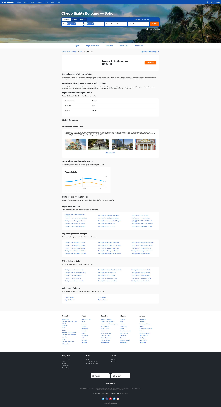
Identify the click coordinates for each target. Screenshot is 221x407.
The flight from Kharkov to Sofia (74, 269)
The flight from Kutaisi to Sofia (140, 281)
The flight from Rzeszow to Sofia (141, 278)
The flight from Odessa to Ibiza (140, 218)
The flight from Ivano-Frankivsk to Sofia (109, 269)
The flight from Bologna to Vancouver (109, 253)
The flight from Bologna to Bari (140, 253)
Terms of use (96, 393)
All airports (123, 342)
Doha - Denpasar (106, 338)
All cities (83, 342)
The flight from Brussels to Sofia (140, 269)
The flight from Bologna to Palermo (141, 250)
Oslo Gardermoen (125, 331)
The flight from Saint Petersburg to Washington (75, 215)
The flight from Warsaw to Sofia (140, 272)
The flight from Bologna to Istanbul (75, 242)
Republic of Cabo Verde (69, 332)
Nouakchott (84, 335)
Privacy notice (124, 393)
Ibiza (121, 321)
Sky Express (143, 338)
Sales (63, 361)
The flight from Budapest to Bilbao (108, 218)
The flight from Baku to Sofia (106, 275)
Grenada (64, 325)
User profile (113, 359)
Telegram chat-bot (92, 361)
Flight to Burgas (69, 297)
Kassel (83, 333)
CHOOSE (150, 62)
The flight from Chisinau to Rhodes (75, 226)
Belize (64, 330)
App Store (113, 361)
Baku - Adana (105, 326)
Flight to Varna (102, 299)
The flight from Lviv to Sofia (73, 278)
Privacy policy (105, 393)
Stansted (123, 338)
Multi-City (83, 19)
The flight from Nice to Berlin (139, 215)
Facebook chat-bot (92, 363)
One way (74, 19)
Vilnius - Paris (105, 331)
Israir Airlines (143, 340)
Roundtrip (66, 19)
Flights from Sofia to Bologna (149, 51)
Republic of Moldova (68, 341)
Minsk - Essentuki (106, 333)
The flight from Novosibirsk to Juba (141, 226)
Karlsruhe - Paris (105, 335)
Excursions (65, 365)
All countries (65, 344)
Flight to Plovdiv (69, 299)
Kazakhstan (65, 319)
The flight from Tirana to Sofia (107, 272)
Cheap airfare (66, 51)
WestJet (142, 331)
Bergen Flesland (125, 340)
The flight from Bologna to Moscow (108, 242)
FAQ (87, 359)
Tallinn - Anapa (105, 340)
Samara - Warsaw (106, 319)
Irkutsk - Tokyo (105, 328)
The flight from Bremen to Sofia (74, 281)
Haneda (122, 324)
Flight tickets (66, 359)
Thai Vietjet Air (144, 335)
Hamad (122, 319)
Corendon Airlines (145, 333)
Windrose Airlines (145, 324)
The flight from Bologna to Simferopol (109, 245)
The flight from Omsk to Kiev (106, 223)
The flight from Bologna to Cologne (75, 253)
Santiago (84, 340)
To (85, 24)
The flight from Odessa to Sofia (107, 278)
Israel (63, 327)
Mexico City (123, 326)
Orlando (83, 326)
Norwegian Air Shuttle (146, 328)
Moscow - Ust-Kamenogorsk (109, 324)
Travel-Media (66, 367)
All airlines (142, 342)
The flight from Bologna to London (108, 248)
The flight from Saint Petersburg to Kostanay (141, 221)
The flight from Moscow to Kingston (108, 215)
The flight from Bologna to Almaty (75, 248)
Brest (83, 321)
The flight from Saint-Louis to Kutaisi (142, 223)
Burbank (84, 324)
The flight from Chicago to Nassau (75, 220)
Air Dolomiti (143, 319)
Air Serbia (142, 321)
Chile (63, 339)
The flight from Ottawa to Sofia (140, 275)
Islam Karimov (124, 333)
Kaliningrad (84, 328)
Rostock (83, 331)
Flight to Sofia (102, 297)
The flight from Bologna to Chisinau (75, 250)
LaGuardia (123, 335)
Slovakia (64, 337)
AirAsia (141, 326)
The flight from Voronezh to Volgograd (109, 220)
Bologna (75, 51)
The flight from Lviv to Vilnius (106, 226)
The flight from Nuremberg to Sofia (75, 272)
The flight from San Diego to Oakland (76, 218)
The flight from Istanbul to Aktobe (75, 223)
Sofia (80, 51)
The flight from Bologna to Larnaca (141, 245)
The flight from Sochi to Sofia (73, 275)
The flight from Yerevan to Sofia (107, 281)
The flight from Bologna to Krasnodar (142, 242)
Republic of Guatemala (69, 334)
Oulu (82, 338)
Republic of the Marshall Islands (69, 322)
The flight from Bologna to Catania (108, 250)
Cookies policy (115, 393)
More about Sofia (110, 152)
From (64, 24)
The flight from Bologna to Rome (141, 248)
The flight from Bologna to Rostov (75, 245)
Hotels (64, 363)
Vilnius (122, 328)
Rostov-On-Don (86, 319)
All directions (104, 342)
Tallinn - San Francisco (107, 321)
